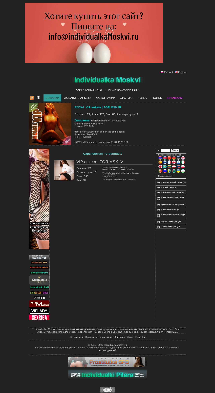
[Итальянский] (183, 164)
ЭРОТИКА (126, 97)
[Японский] (160, 168)
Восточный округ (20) (171, 222)
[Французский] (169, 164)
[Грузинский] (174, 164)
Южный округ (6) (169, 187)
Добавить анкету (77, 97)
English (182, 72)
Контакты (120, 337)
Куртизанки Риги (89, 89)
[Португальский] (160, 172)
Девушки (52, 97)
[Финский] (165, 164)
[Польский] (183, 168)
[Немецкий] (174, 159)
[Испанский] (160, 164)
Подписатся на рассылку (98, 337)
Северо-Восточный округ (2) (171, 216)
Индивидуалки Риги (124, 89)
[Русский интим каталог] (107, 391)
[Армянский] (160, 159)
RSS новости (76, 337)
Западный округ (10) (170, 227)
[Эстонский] (178, 159)
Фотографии (105, 97)
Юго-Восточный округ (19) (173, 182)
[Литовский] (169, 168)
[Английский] (183, 159)
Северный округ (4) (170, 209)
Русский (168, 72)
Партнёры (140, 337)
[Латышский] (174, 168)
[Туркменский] (174, 172)
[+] (158, 182)
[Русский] (165, 172)
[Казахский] (165, 168)
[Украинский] (178, 172)
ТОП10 (142, 97)
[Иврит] (178, 164)
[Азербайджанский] (165, 159)
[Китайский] (169, 159)
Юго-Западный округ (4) (172, 192)
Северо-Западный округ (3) (170, 198)
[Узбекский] (183, 172)
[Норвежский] (178, 168)
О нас (130, 337)
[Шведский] (169, 172)
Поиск (157, 97)
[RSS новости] (32, 98)
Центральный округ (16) (172, 204)
